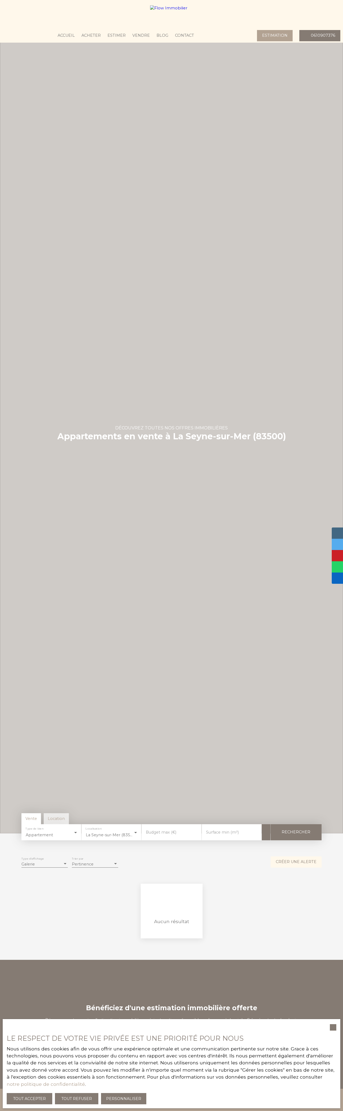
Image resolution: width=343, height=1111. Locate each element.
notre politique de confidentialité (46, 1084)
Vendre (141, 35)
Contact (184, 35)
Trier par (77, 859)
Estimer (116, 35)
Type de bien (34, 829)
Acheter (91, 35)
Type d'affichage (32, 859)
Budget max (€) (161, 832)
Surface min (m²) (222, 832)
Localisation (94, 829)
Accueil (66, 35)
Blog (162, 35)
